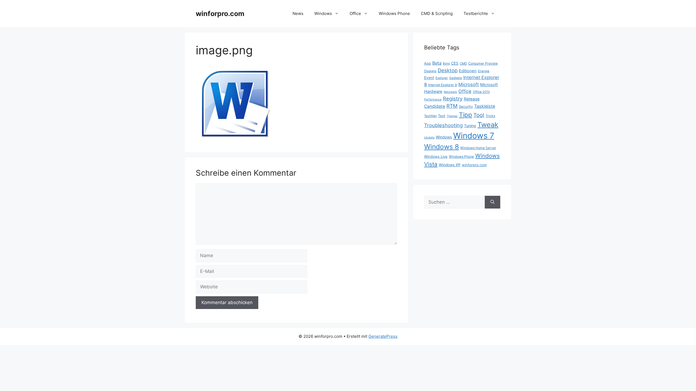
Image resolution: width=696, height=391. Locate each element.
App (427, 63)
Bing (446, 63)
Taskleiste (484, 106)
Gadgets (455, 78)
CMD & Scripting (437, 13)
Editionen (468, 70)
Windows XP (450, 165)
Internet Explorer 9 (442, 85)
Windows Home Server (478, 148)
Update (429, 137)
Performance (433, 99)
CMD (463, 63)
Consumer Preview (483, 63)
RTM (452, 106)
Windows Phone (394, 13)
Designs (430, 71)
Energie (483, 71)
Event (429, 77)
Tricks (490, 116)
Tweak (487, 125)
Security (466, 106)
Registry (452, 99)
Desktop (448, 70)
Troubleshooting (443, 125)
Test (441, 115)
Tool (478, 115)
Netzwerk (450, 92)
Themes (452, 116)
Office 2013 (481, 92)
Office (355, 13)
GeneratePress (382, 336)
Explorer (442, 78)
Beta (437, 63)
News (298, 13)
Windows (323, 13)
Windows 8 (441, 147)
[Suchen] (492, 202)
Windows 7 (473, 135)
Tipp (465, 115)
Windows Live (436, 156)
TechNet (430, 116)
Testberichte (476, 13)
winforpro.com (220, 14)
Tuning (470, 125)
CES (454, 63)
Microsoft (468, 84)
